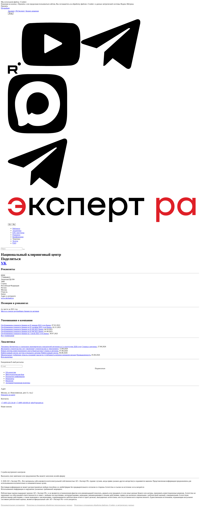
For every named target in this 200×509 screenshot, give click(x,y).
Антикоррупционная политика (18, 383)
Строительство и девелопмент (47, 349)
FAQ (14, 243)
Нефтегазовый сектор (49, 353)
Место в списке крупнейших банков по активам (20, 311)
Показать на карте (8, 395)
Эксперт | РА (13, 11)
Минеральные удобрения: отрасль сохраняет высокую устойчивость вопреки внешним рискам (38, 355)
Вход (10, 13)
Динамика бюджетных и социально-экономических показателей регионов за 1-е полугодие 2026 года (41, 347)
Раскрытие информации (15, 377)
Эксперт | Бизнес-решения (28, 11)
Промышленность (83, 355)
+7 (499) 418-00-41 (23, 403)
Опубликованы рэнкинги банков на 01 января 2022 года (23, 325)
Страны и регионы (89, 347)
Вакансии (9, 381)
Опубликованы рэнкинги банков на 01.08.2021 (20, 331)
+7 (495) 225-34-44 (8, 403)
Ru (14, 224)
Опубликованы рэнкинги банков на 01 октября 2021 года (24, 327)
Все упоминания (7, 336)
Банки (48, 325)
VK (3, 263)
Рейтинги (16, 229)
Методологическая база (15, 374)
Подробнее (5, 8)
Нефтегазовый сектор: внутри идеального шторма (21, 353)
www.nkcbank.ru (7, 298)
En (10, 224)
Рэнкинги (16, 235)
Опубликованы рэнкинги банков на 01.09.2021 (20, 329)
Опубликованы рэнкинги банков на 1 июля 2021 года (22, 334)
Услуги (15, 241)
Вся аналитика (6, 357)
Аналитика (16, 231)
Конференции (17, 237)
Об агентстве (11, 372)
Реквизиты (10, 379)
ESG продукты (18, 233)
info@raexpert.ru (37, 403)
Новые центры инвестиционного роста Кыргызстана (22, 351)
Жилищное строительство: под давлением (17, 349)
